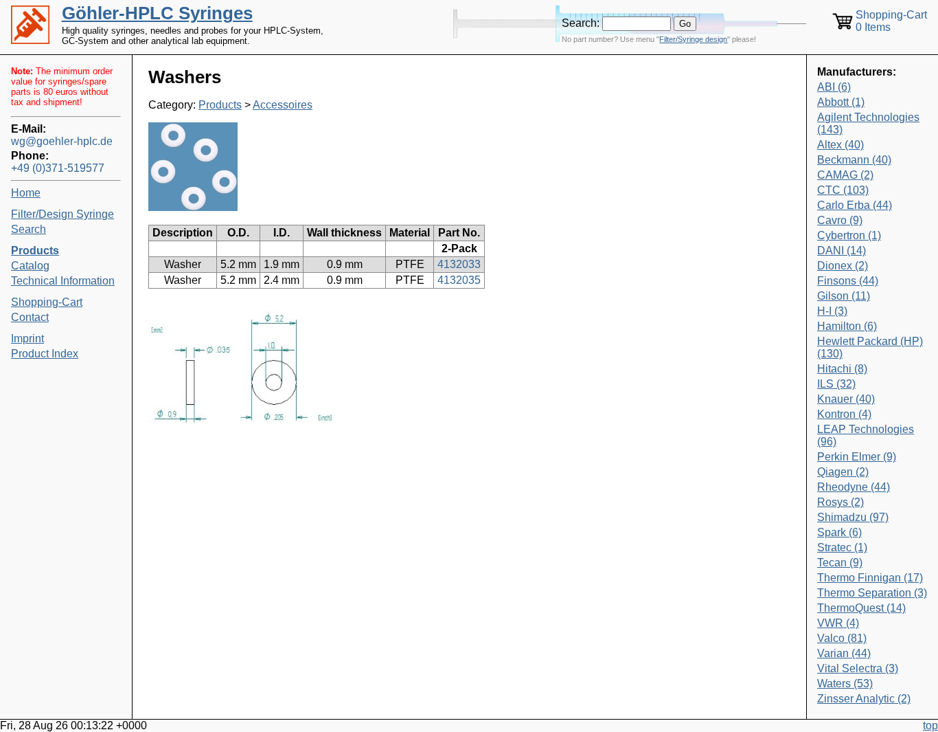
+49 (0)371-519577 (57, 168)
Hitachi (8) (842, 369)
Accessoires (282, 105)
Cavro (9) (839, 220)
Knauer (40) (846, 399)
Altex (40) (840, 145)
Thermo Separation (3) (872, 593)
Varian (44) (844, 653)
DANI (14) (841, 250)
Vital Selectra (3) (857, 668)
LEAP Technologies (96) (865, 435)
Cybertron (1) (849, 235)
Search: (580, 23)
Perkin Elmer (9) (856, 457)
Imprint (27, 338)
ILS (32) (836, 384)
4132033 (459, 264)
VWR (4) (838, 623)
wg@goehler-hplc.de (62, 141)
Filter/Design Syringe (62, 214)
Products (220, 105)
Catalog (30, 265)
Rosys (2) (840, 502)
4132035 (459, 280)
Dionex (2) (842, 265)
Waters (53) (845, 683)
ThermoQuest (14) (861, 608)
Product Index (44, 353)
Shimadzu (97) (853, 517)
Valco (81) (842, 638)
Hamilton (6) (847, 326)
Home (26, 193)
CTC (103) (843, 190)
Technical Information (63, 281)
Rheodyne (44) (853, 487)
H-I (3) (832, 311)
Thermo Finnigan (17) (870, 578)
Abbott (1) (841, 102)
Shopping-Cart (46, 302)
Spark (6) (839, 532)
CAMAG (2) (845, 175)
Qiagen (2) (843, 472)
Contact (30, 317)
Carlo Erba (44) (854, 205)
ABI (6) (834, 87)
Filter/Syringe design (693, 39)
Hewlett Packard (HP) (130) (870, 347)
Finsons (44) (847, 281)
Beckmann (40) (854, 160)
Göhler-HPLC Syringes (157, 13)
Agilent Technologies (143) (868, 123)
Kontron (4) (844, 414)
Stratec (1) (842, 547)
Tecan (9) (839, 562)
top (930, 725)
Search (28, 229)
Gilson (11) (843, 296)
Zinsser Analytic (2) (864, 699)
